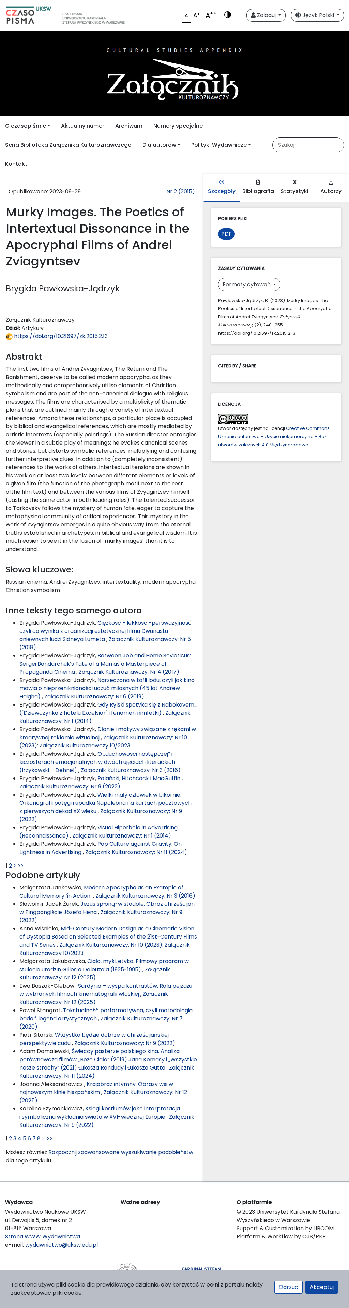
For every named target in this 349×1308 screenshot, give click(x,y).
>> (21, 866)
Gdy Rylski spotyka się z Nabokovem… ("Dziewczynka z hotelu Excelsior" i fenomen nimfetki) (108, 709)
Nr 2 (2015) (180, 191)
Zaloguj (266, 15)
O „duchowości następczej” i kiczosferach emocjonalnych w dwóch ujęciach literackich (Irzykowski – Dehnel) (97, 762)
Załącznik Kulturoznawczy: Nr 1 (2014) (121, 836)
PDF (226, 234)
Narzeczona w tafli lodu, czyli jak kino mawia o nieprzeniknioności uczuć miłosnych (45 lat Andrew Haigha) (107, 688)
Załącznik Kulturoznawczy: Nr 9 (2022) (69, 786)
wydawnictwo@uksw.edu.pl (61, 1245)
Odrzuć (288, 1287)
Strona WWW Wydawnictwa (42, 1236)
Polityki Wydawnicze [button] (219, 145)
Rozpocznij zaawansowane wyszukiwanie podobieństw (120, 1152)
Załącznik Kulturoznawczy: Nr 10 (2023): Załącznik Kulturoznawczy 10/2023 (103, 741)
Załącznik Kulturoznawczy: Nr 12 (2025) (94, 973)
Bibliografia (258, 191)
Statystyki (294, 191)
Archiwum (128, 126)
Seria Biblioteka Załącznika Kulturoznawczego (68, 145)
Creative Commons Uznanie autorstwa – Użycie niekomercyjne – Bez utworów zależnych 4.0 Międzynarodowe (274, 436)
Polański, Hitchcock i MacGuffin (139, 778)
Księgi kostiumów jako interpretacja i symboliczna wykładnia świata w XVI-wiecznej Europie (99, 1113)
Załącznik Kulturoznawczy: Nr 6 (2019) (94, 696)
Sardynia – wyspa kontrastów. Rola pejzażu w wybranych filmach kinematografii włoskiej (105, 990)
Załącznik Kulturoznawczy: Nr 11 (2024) (136, 852)
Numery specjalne (178, 126)
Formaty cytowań (247, 284)
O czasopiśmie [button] (25, 126)
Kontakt (16, 164)
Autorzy (331, 191)
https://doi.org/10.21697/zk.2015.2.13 (60, 336)
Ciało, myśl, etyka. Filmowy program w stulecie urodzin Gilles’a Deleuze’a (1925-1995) (104, 965)
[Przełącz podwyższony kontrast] (227, 15)
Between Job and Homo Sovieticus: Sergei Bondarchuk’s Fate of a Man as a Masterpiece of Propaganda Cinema (105, 664)
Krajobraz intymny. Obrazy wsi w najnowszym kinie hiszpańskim (96, 1088)
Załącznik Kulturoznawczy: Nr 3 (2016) (131, 770)
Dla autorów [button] (159, 145)
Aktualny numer (82, 126)
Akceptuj (322, 1287)
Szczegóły (222, 191)
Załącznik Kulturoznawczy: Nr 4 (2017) (129, 672)
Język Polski (318, 15)
